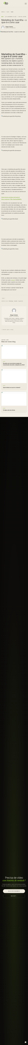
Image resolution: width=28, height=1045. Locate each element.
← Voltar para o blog (7, 329)
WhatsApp (11, 301)
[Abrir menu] (26, 3)
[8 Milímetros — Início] (5, 3)
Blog (8, 11)
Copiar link (20, 301)
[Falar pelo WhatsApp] (25, 1042)
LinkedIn (15, 301)
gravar (13, 280)
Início (3, 11)
